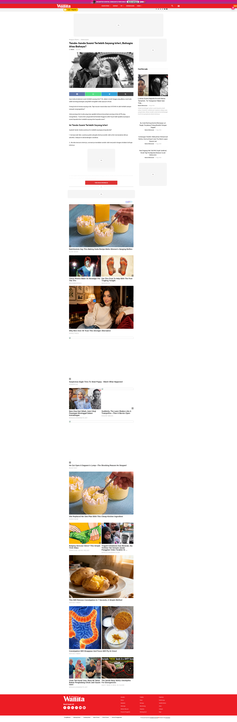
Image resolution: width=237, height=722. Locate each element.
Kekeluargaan (85, 39)
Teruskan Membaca (101, 182)
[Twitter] (160, 9)
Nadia (72, 49)
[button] (172, 6)
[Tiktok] (163, 9)
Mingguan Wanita (74, 39)
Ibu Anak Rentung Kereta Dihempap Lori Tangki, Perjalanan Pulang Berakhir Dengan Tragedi (153, 125)
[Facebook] (156, 9)
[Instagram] (158, 9)
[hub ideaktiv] (178, 5)
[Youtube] (165, 9)
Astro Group (167, 717)
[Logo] (63, 6)
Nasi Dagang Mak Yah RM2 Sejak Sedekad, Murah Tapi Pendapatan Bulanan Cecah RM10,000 (153, 153)
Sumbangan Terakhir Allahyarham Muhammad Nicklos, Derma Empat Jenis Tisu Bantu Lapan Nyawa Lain (153, 139)
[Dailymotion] (167, 9)
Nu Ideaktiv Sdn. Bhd (154, 717)
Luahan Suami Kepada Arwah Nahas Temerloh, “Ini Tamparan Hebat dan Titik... (151, 100)
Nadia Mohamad (142, 105)
